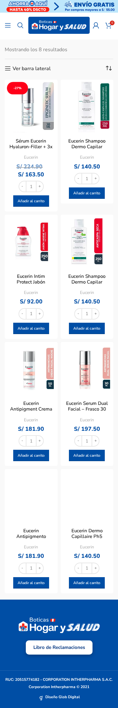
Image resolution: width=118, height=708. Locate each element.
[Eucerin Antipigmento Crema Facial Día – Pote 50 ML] (31, 495)
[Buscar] (20, 25)
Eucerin (31, 157)
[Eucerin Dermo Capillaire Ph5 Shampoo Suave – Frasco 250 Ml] (87, 495)
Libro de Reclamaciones (59, 647)
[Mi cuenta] (96, 25)
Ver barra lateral (32, 68)
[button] (31, 201)
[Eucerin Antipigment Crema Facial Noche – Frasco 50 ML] (31, 368)
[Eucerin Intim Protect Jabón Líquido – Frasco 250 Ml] (31, 241)
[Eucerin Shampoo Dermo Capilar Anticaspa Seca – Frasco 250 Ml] (87, 241)
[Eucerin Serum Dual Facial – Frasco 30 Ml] (87, 368)
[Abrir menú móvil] (8, 25)
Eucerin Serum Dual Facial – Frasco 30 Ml (87, 409)
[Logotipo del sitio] (59, 24)
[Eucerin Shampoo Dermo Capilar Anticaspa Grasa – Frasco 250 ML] (87, 106)
